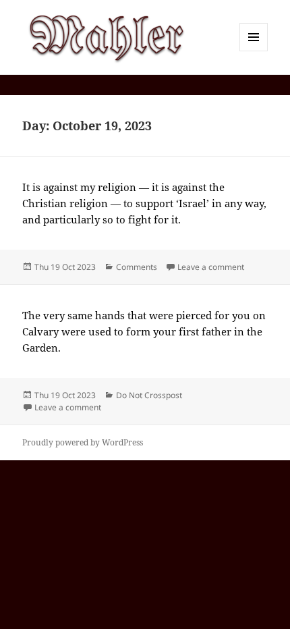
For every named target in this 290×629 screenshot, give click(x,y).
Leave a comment (210, 267)
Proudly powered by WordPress (82, 442)
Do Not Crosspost (149, 395)
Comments (136, 267)
